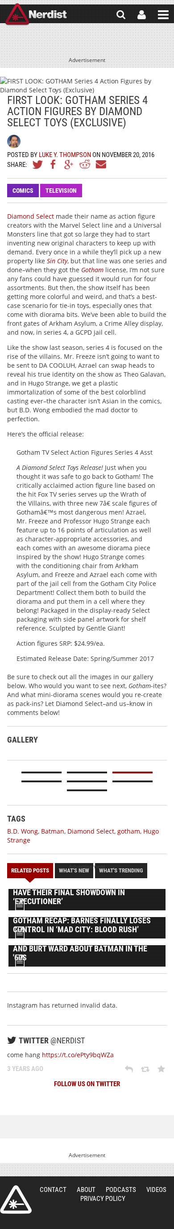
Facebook (53, 164)
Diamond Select (30, 216)
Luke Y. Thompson (65, 155)
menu (163, 14)
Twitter (38, 164)
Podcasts (121, 1190)
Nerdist (35, 14)
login (141, 14)
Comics (22, 190)
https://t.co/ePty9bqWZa (78, 1054)
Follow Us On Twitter (87, 1084)
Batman (52, 831)
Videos (156, 1190)
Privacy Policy (102, 1199)
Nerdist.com (16, 1199)
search (120, 14)
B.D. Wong (22, 831)
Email (100, 164)
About (86, 1190)
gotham (128, 831)
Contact (53, 1190)
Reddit (85, 164)
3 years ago (25, 1069)
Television (61, 190)
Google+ (69, 164)
